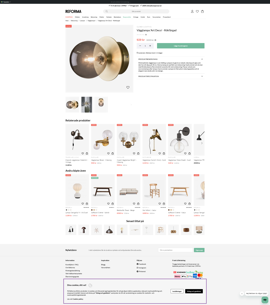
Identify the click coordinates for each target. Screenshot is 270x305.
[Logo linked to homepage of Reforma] (73, 11)
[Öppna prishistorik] (155, 40)
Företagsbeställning (72, 271)
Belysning (94, 17)
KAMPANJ (69, 17)
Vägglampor (92, 20)
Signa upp (199, 250)
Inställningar (177, 291)
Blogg (103, 265)
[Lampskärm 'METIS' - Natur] (173, 230)
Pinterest (142, 271)
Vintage (135, 17)
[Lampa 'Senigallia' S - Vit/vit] (122, 230)
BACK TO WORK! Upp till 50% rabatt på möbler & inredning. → (116, 2)
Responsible (127, 17)
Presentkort (167, 17)
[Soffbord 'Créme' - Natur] (180, 190)
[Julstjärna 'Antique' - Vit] (96, 230)
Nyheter (109, 17)
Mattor (101, 17)
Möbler (77, 17)
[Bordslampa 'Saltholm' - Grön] (199, 230)
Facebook (142, 264)
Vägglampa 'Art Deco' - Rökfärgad (109, 20)
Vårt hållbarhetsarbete (73, 273)
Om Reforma (70, 267)
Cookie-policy (78, 299)
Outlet (143, 17)
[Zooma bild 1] (99, 59)
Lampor (82, 20)
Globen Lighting (144, 27)
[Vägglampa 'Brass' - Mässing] (103, 140)
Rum (148, 17)
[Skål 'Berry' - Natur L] (186, 230)
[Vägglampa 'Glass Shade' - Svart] (180, 140)
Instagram (142, 268)
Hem (67, 20)
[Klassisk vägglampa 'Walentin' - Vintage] (77, 140)
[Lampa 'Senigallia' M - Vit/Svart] (77, 190)
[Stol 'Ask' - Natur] (160, 230)
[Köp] (87, 153)
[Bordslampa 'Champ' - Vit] (147, 230)
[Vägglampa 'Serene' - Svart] (70, 230)
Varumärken (157, 17)
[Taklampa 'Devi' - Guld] (135, 230)
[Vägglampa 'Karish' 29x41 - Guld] (154, 140)
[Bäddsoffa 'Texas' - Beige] (128, 190)
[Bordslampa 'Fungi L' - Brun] (83, 230)
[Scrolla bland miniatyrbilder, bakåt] (67, 105)
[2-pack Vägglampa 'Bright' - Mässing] (128, 140)
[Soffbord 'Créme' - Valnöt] (103, 190)
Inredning (85, 17)
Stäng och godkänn (194, 291)
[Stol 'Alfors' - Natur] (154, 190)
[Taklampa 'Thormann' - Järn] (109, 230)
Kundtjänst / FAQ (71, 265)
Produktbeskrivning (148, 59)
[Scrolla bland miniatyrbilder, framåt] (131, 105)
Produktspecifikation (148, 76)
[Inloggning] (192, 11)
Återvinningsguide (72, 277)
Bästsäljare (117, 17)
